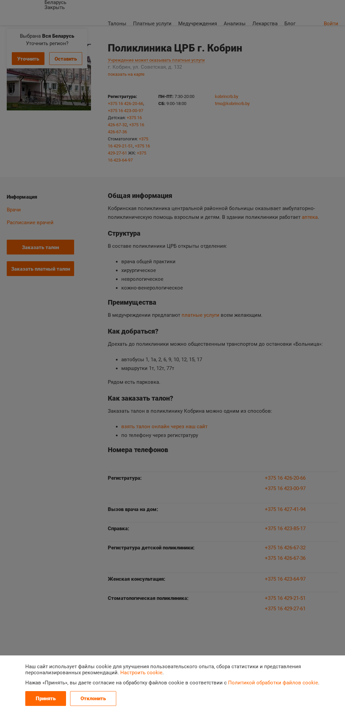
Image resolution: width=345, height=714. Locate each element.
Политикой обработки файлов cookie (273, 683)
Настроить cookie (141, 673)
